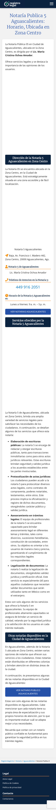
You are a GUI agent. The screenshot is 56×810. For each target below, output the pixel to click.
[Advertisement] (28, 112)
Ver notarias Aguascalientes (28, 312)
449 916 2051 (28, 287)
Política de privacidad (12, 787)
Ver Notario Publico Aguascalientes (28, 692)
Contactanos (8, 799)
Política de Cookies (11, 783)
